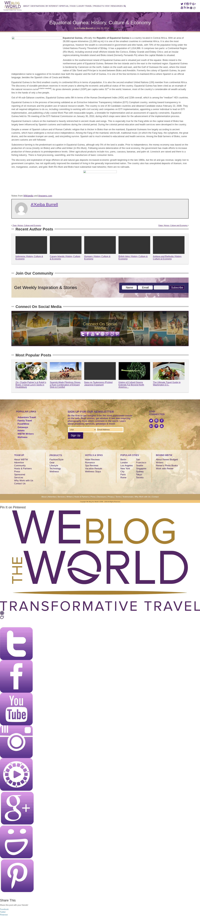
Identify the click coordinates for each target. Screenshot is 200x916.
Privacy (111, 497)
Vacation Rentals (93, 468)
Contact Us (20, 483)
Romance (90, 462)
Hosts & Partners (23, 468)
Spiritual (64, 6)
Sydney (140, 471)
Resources (117, 6)
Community (20, 465)
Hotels (21, 430)
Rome (123, 477)
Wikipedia (28, 195)
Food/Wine (23, 424)
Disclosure (101, 497)
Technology (55, 468)
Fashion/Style (56, 459)
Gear (52, 462)
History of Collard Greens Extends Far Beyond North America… (131, 384)
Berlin (123, 459)
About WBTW (21, 459)
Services (18, 477)
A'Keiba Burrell (85, 28)
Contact (155, 497)
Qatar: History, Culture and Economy (173, 225)
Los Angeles (126, 465)
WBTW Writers (26, 434)
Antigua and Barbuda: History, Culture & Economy (167, 257)
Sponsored (19, 474)
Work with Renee (164, 468)
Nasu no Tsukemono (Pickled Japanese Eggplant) (98, 383)
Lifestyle (54, 465)
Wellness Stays (93, 471)
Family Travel (25, 420)
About (26, 6)
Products (98, 6)
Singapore (141, 468)
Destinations (37, 6)
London (124, 462)
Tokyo (139, 474)
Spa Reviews (91, 465)
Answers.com (45, 195)
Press (17, 471)
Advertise (19, 462)
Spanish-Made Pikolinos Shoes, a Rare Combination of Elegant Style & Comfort (65, 384)
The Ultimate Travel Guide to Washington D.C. (167, 383)
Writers (159, 462)
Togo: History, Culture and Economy (26, 225)
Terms (118, 497)
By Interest (52, 6)
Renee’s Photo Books (167, 465)
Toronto (140, 477)
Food (73, 6)
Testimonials (127, 497)
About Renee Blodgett (167, 459)
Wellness (22, 437)
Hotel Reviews (92, 459)
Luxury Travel (84, 6)
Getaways (23, 427)
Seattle (139, 465)
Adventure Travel (27, 417)
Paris (123, 474)
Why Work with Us (23, 480)
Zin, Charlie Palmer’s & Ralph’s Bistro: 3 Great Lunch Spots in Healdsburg (31, 384)
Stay (107, 6)
